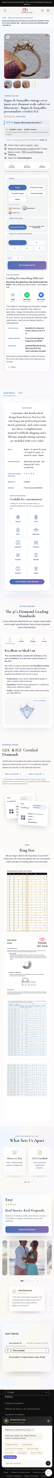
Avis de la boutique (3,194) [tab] (37, 1343)
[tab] (10, 640)
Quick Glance (9, 393)
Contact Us (11, 1457)
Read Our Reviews (27, 1229)
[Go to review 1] (20, 1280)
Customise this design (27, 582)
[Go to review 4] (29, 1280)
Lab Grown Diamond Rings (14, 1449)
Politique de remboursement (20, 1472)
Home (4, 18)
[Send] (48, 1463)
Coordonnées (45, 1476)
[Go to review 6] (33, 1280)
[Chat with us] (48, 1472)
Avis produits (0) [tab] (15, 1343)
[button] (5, 10)
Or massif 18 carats (36, 193)
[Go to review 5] (31, 1280)
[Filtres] (7, 1350)
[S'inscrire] (46, 1392)
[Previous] (18, 1182)
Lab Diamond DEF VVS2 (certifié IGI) (36, 227)
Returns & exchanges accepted (21, 149)
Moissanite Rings (33, 1449)
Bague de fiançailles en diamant (20, 18)
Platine (17, 199)
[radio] (14, 208)
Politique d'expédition (14, 1403)
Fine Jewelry (9, 1453)
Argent (17, 187)
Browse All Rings (36, 1453)
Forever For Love (17, 1469)
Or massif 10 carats (36, 187)
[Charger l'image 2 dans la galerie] (17, 84)
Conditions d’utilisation (14, 1476)
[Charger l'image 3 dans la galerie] (26, 84)
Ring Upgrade (22, 1453)
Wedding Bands (27, 1444)
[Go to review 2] (22, 1280)
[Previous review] (15, 1280)
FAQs (20, 393)
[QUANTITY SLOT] (10, 258)
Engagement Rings (11, 1444)
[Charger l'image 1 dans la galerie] (8, 84)
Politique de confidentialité (42, 1472)
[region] (27, 1161)
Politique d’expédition (31, 1476)
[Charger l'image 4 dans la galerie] (35, 84)
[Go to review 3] (26, 1280)
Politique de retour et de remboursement (22, 1409)
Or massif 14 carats (17, 193)
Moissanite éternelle (17, 227)
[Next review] (38, 1280)
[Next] (36, 1182)
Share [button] (13, 367)
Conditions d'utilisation (14, 1415)
